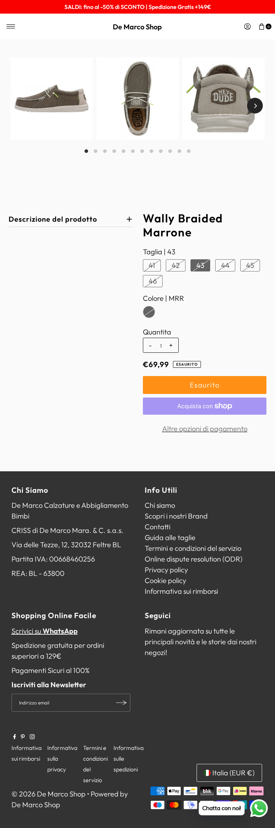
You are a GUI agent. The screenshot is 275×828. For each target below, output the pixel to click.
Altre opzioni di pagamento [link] (204, 428)
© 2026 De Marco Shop (48, 793)
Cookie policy (165, 580)
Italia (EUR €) (233, 772)
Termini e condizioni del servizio (193, 548)
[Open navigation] (10, 26)
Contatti (157, 526)
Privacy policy (166, 569)
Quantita (157, 332)
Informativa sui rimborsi (181, 591)
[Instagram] (32, 736)
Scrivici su (44, 630)
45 (250, 265)
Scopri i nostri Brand (176, 515)
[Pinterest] (23, 736)
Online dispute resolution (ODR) (193, 558)
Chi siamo (160, 505)
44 (225, 265)
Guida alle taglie (170, 537)
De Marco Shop (137, 26)
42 (176, 265)
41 (152, 265)
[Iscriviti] (121, 703)
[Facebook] (14, 736)
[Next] (255, 106)
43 (200, 265)
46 (153, 280)
